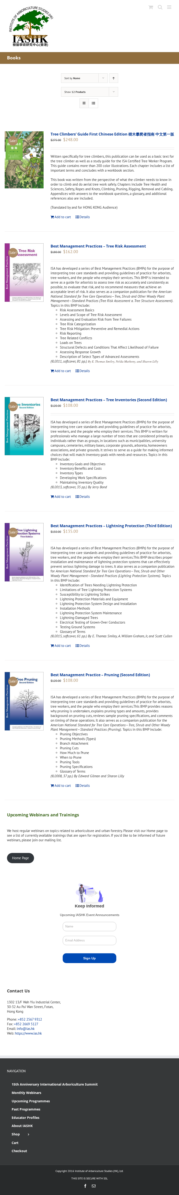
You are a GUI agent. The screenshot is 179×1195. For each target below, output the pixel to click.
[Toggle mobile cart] (150, 7)
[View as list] (93, 103)
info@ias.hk (25, 1028)
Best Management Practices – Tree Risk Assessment (98, 246)
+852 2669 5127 (26, 1024)
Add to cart (63, 217)
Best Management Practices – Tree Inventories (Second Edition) (109, 399)
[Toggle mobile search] (160, 7)
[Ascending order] (113, 78)
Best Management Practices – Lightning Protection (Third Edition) (111, 525)
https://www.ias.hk (28, 1033)
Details (84, 217)
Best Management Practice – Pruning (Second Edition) (100, 674)
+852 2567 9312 (30, 1019)
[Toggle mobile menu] (169, 7)
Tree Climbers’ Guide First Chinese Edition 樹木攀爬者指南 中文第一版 (112, 134)
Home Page (20, 858)
